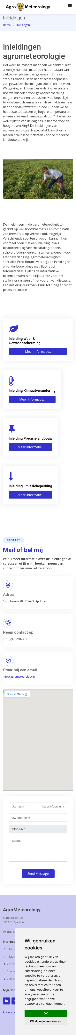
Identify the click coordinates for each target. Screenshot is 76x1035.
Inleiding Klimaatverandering (32, 390)
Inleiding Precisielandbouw (30, 438)
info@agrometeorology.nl (19, 676)
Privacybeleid (11, 1012)
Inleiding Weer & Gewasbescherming (25, 341)
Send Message (38, 873)
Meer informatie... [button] (38, 351)
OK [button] (46, 1013)
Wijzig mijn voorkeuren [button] (45, 1021)
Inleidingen (23, 25)
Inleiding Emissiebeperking (30, 486)
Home (7, 25)
